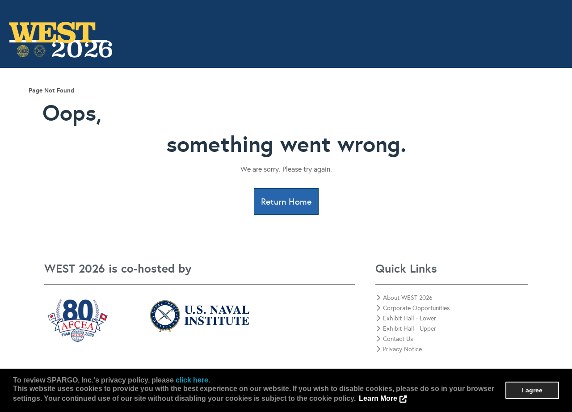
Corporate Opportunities (462, 101)
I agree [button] (532, 390)
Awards (280, 101)
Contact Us (541, 101)
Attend (233, 101)
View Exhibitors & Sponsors (357, 101)
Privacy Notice (402, 349)
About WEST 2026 (408, 298)
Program (186, 101)
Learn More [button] (378, 398)
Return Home (286, 201)
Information (132, 101)
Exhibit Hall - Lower (409, 318)
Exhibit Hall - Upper (409, 328)
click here (192, 380)
